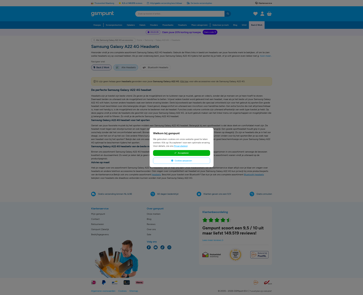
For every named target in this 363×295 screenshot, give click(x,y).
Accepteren (183, 153)
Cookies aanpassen (183, 160)
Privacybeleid (180, 146)
